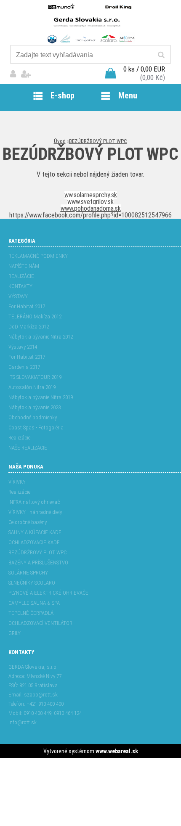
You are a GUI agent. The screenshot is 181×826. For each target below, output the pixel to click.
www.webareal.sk (117, 751)
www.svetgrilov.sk (90, 202)
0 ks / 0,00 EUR (144, 69)
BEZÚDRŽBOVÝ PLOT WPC (98, 141)
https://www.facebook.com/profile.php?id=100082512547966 (90, 215)
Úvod (60, 141)
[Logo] (90, 23)
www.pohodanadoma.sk (91, 208)
